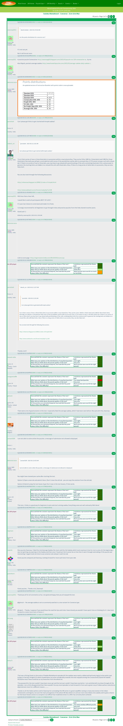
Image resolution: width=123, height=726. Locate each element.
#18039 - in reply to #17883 (39, 192)
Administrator (12, 82)
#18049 (50, 413)
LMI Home (31, 3)
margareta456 (12, 376)
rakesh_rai (10, 143)
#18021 (50, 56)
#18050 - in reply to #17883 (39, 435)
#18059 (50, 614)
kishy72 (9, 660)
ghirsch (9, 396)
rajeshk (9, 550)
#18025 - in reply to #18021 (39, 77)
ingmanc (10, 531)
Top (113, 23)
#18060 (50, 637)
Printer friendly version (15, 725)
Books (75, 3)
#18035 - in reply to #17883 (39, 118)
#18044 (50, 279)
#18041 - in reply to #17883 (39, 260)
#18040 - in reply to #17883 (39, 219)
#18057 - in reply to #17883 (39, 591)
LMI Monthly (51, 3)
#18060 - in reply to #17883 (39, 637)
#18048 (50, 392)
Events (67, 3)
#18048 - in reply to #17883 (39, 392)
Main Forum (22, 3)
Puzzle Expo (40, 3)
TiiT (8, 490)
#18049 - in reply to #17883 (39, 413)
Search (60, 3)
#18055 (50, 546)
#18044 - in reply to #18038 (39, 279)
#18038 (50, 136)
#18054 (50, 527)
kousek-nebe (11, 357)
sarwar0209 (11, 438)
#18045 (50, 353)
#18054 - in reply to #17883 (39, 527)
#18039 (50, 192)
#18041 (50, 260)
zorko (9, 417)
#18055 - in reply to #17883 (39, 546)
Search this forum (14, 723)
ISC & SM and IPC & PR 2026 (61, 11)
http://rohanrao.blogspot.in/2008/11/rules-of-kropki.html (36, 182)
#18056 (50, 570)
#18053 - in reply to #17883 (39, 507)
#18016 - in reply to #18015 (39, 22)
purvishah (10, 121)
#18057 (50, 591)
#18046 (50, 372)
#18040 (50, 219)
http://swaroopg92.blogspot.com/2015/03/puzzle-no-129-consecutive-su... (62, 59)
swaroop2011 (11, 30)
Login (119, 3)
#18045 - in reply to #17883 (39, 353)
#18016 (50, 22)
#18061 (50, 657)
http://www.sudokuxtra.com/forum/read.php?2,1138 (34, 190)
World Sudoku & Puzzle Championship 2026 (61, 8)
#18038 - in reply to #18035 (39, 136)
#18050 (50, 435)
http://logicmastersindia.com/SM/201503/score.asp (47, 258)
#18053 (50, 507)
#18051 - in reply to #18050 (39, 453)
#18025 (50, 77)
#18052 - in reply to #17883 (39, 486)
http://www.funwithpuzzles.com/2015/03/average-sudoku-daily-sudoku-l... (66, 63)
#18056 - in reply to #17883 (39, 570)
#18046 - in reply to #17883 (39, 372)
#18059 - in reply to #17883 (39, 614)
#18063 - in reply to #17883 (39, 697)
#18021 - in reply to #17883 (39, 56)
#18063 (50, 697)
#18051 (50, 453)
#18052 (50, 486)
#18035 (50, 118)
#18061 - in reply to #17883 (39, 657)
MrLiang (10, 618)
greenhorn (11, 574)
